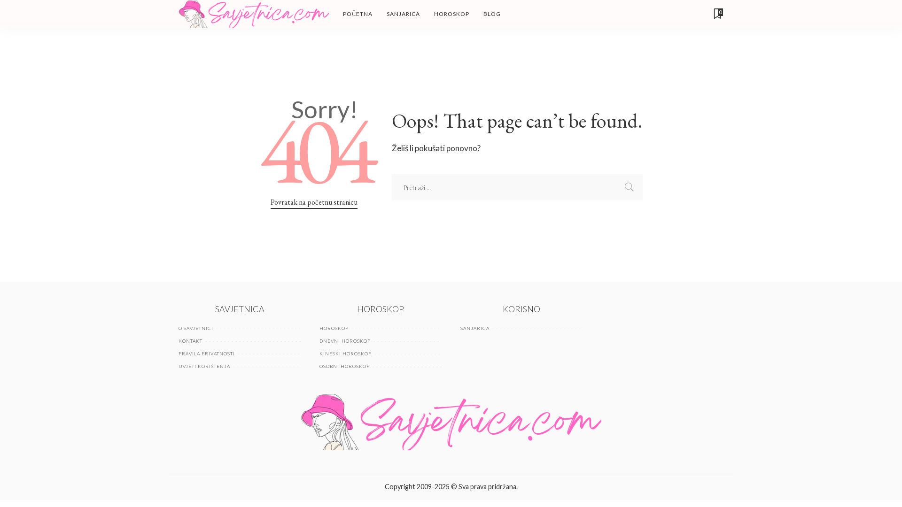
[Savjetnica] (254, 14)
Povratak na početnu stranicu (314, 202)
